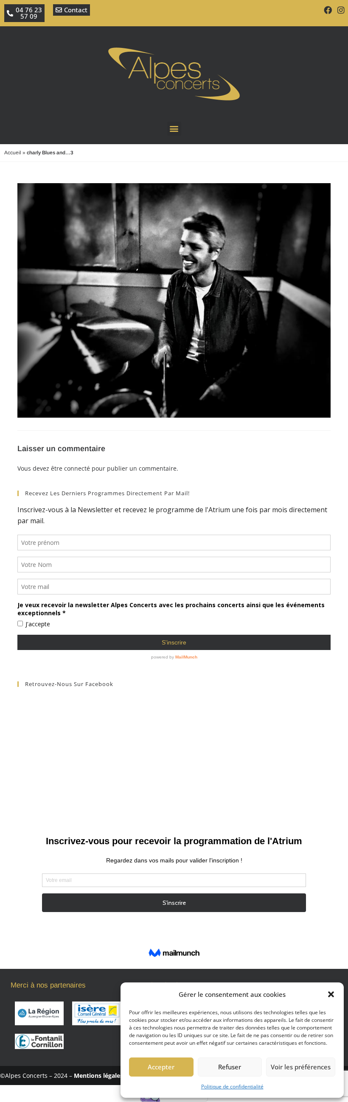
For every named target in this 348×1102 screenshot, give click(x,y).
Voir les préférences (301, 1067)
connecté (77, 468)
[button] (331, 994)
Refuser (229, 1067)
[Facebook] (328, 10)
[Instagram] (341, 10)
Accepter (161, 1067)
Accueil (12, 153)
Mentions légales (98, 1075)
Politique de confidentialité (232, 1086)
